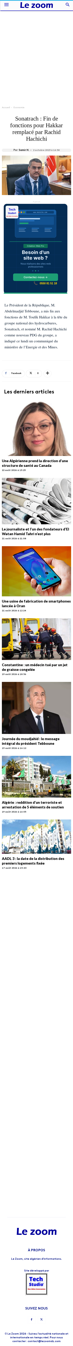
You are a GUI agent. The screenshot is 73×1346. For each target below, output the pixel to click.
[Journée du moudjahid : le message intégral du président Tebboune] (36, 708)
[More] (47, 373)
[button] (6, 5)
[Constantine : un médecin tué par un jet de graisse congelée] (36, 639)
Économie (19, 108)
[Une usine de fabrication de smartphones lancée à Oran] (36, 571)
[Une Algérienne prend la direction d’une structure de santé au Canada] (36, 428)
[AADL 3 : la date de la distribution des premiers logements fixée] (36, 836)
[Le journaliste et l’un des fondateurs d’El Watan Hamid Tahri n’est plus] (36, 501)
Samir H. (24, 150)
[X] (41, 1320)
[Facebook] (31, 1320)
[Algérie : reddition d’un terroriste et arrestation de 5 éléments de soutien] (36, 777)
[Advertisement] (36, 48)
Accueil (6, 108)
